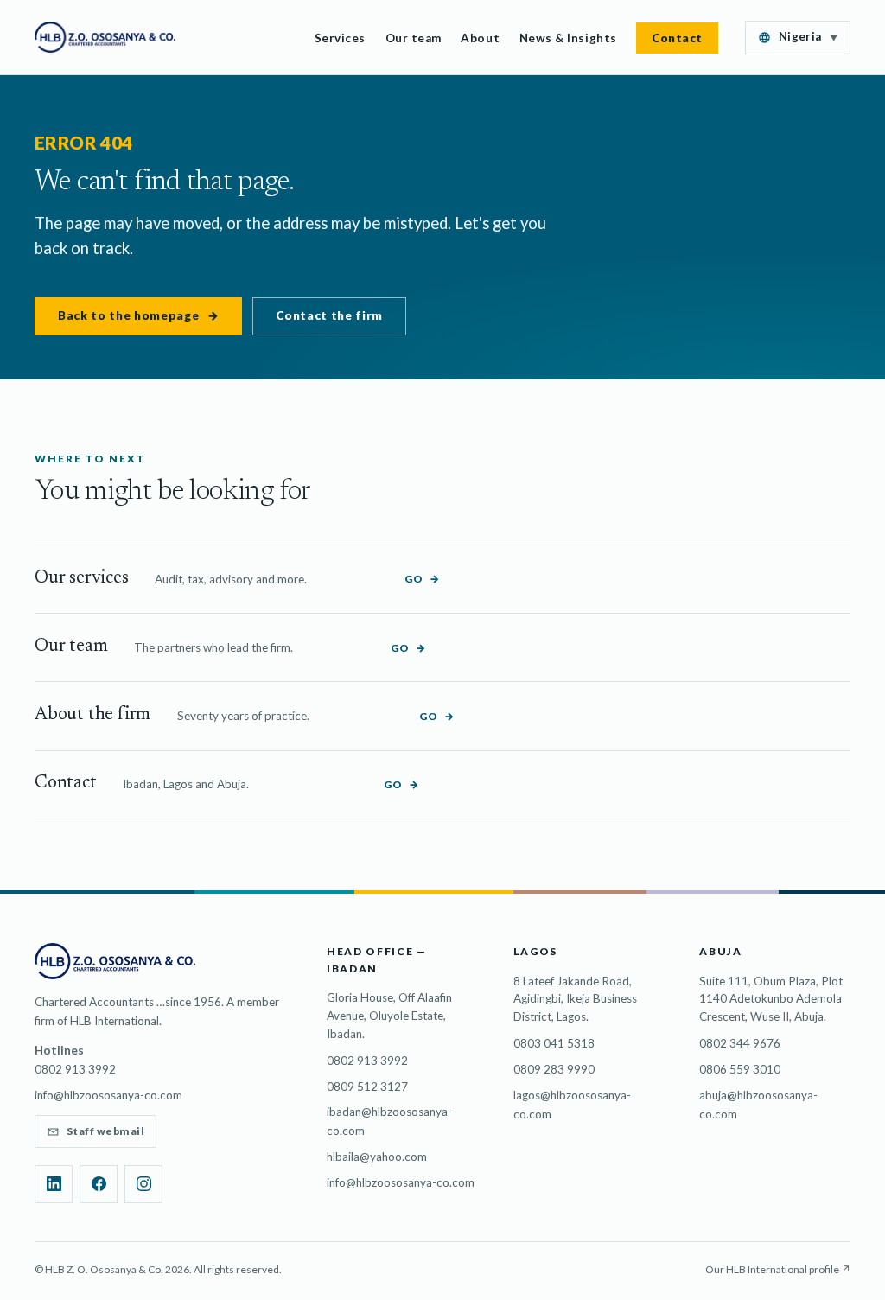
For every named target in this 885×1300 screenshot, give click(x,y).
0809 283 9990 (554, 1069)
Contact (677, 38)
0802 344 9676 (739, 1043)
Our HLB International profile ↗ (777, 1269)
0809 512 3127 (367, 1086)
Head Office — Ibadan (377, 959)
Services (340, 38)
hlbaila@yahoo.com (377, 1156)
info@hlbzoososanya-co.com (108, 1095)
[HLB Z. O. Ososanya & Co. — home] (105, 38)
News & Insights (568, 38)
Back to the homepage (138, 315)
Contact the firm (329, 315)
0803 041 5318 (554, 1043)
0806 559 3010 (739, 1069)
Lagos (535, 951)
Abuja (720, 951)
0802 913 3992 (367, 1060)
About (480, 38)
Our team (413, 38)
